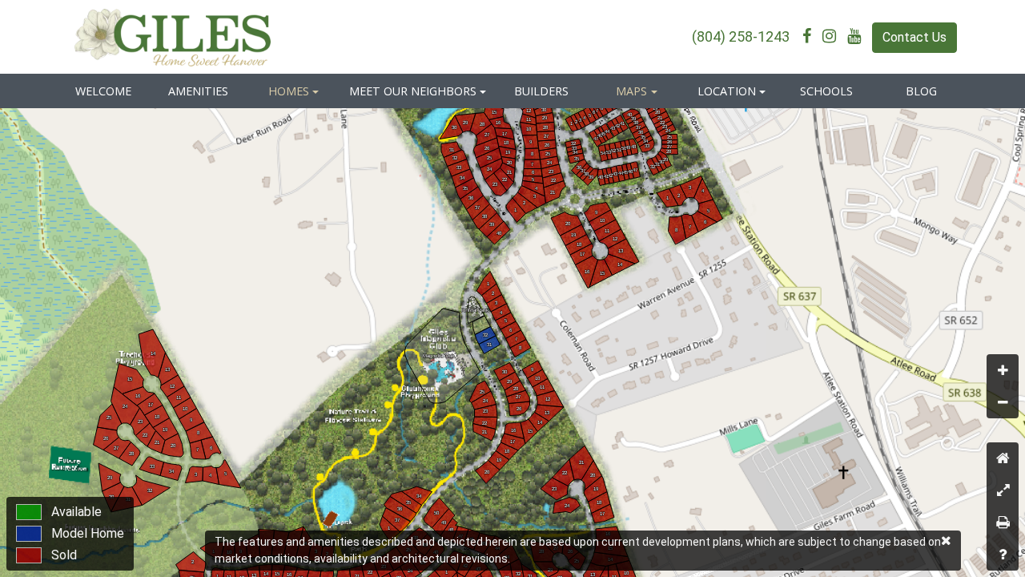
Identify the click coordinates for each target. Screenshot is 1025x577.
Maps (631, 91)
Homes (288, 91)
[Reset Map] (1003, 458)
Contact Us (914, 37)
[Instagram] (833, 36)
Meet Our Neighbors (412, 91)
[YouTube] (858, 36)
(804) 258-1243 (741, 36)
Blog (921, 91)
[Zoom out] (1003, 402)
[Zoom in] (1003, 370)
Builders (541, 91)
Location (726, 91)
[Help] (1003, 555)
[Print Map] (1003, 522)
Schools (826, 91)
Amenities (198, 91)
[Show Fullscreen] (1003, 490)
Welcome (103, 91)
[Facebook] (810, 36)
